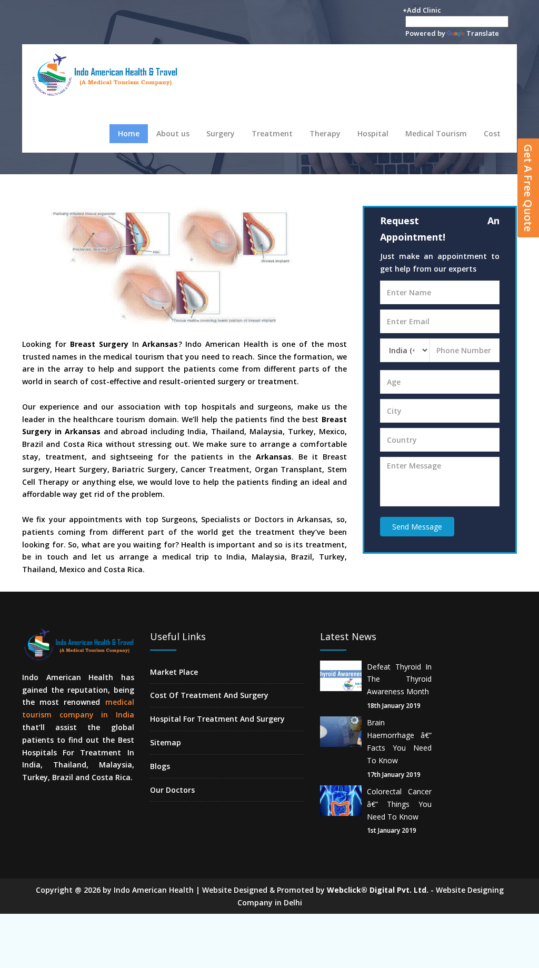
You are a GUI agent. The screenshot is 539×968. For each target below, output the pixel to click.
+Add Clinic (422, 10)
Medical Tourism (436, 133)
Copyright (54, 890)
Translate (482, 33)
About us (172, 133)
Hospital (372, 133)
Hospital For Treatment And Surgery (217, 719)
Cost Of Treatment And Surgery (209, 695)
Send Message (417, 527)
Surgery (220, 133)
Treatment (272, 133)
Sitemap (165, 742)
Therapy (325, 133)
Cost (492, 133)
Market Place (174, 672)
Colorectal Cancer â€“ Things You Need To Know (399, 804)
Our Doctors (172, 790)
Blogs (160, 766)
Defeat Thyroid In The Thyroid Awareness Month (399, 679)
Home (128, 133)
